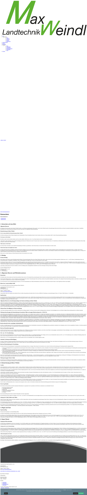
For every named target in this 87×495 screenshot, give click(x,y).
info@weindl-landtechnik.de (7, 291)
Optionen (6, 493)
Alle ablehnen (75, 493)
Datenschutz (7, 487)
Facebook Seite (3, 218)
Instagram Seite (3, 219)
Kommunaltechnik (5, 484)
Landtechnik (4, 482)
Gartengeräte (4, 483)
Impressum (2, 487)
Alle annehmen (81, 493)
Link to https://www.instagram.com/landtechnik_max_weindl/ (10, 471)
